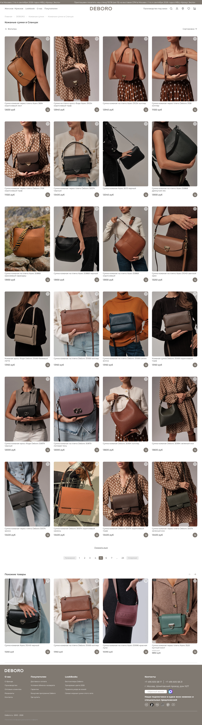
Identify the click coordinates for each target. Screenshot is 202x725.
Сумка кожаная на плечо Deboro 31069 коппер (76, 358)
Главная (8, 16)
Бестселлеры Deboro (74, 681)
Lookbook (30, 8)
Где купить (35, 697)
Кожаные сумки (36, 16)
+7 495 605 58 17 (153, 682)
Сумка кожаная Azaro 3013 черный (119, 188)
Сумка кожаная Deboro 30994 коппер (121, 443)
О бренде (9, 681)
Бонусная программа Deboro (43, 693)
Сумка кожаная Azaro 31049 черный (22, 645)
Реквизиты (9, 693)
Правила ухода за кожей (75, 689)
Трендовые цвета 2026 (75, 685)
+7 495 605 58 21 (174, 682)
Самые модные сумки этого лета (79, 693)
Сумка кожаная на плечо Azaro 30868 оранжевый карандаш (23, 274)
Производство (11, 685)
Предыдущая (70, 558)
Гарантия (35, 689)
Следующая (132, 558)
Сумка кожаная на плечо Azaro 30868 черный (76, 273)
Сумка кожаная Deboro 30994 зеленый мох (173, 443)
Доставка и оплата (39, 681)
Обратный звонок (156, 691)
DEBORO (20, 16)
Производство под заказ (155, 8)
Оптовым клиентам (13, 689)
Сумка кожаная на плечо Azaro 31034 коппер (124, 103)
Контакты (9, 697)
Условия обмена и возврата (43, 685)
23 (123, 558)
